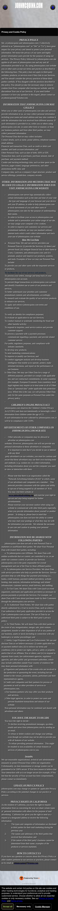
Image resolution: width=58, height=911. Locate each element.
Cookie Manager (42, 906)
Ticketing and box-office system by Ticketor (29, 878)
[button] (52, 7)
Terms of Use (16, 900)
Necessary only (24, 906)
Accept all (7, 906)
